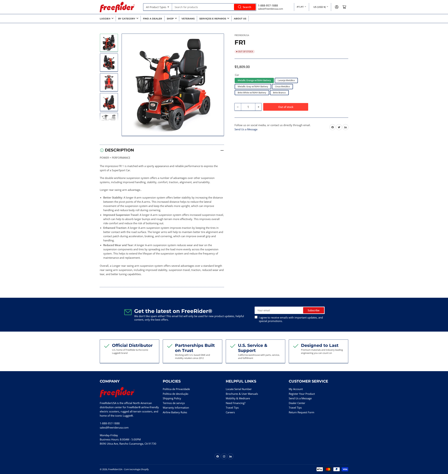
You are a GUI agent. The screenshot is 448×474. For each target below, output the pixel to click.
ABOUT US (240, 18)
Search (247, 7)
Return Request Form (301, 412)
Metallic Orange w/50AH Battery (254, 80)
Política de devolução (175, 393)
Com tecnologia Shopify (136, 469)
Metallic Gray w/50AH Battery (253, 86)
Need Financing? (235, 403)
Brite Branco (279, 92)
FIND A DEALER (152, 18)
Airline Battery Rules (175, 412)
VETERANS (188, 18)
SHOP (170, 18)
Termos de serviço (174, 403)
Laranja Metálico (286, 80)
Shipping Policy (172, 398)
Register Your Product (302, 393)
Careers (230, 412)
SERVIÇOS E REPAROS (212, 18)
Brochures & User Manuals (242, 393)
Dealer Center (297, 403)
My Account (296, 389)
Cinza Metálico (282, 86)
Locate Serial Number (239, 389)
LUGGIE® (105, 18)
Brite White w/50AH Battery (252, 92)
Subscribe (314, 310)
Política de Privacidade (176, 389)
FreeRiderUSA (241, 35)
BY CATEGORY (126, 18)
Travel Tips (232, 407)
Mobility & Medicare (238, 398)
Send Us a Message (245, 129)
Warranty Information (176, 407)
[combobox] (214, 7)
